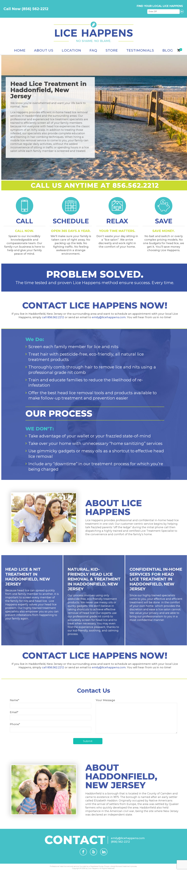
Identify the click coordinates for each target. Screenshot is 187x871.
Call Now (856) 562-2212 (26, 9)
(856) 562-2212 (120, 841)
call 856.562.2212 (53, 317)
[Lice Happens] (93, 32)
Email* (14, 712)
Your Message (105, 700)
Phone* (15, 724)
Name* (14, 700)
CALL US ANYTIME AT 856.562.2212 (95, 185)
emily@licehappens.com (109, 317)
